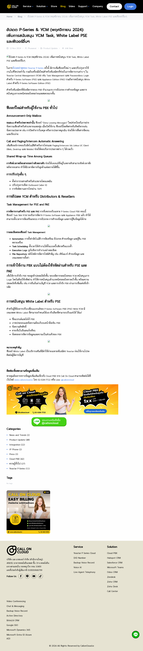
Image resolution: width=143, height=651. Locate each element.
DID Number (80, 557)
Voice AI (78, 567)
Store (54, 6)
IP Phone (15, 449)
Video (72, 6)
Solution (41, 6)
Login (130, 6)
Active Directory (14, 615)
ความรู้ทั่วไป (17, 463)
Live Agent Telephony (84, 571)
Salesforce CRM (114, 562)
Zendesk (111, 576)
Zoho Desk (112, 586)
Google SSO (12, 625)
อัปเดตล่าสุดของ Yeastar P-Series (28, 67)
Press (13, 454)
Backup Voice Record (84, 562)
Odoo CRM (112, 571)
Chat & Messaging (15, 606)
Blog (62, 6)
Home (9, 16)
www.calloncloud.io (23, 379)
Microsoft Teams (115, 567)
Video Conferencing (16, 601)
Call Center (112, 591)
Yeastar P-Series (19, 468)
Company (97, 6)
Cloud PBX (16, 458)
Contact (114, 6)
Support (82, 6)
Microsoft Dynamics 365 (18, 629)
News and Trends (19, 434)
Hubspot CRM (114, 557)
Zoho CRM (112, 581)
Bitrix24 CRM (13, 620)
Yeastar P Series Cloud (85, 553)
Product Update (19, 439)
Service (27, 6)
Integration (17, 444)
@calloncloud (67, 379)
